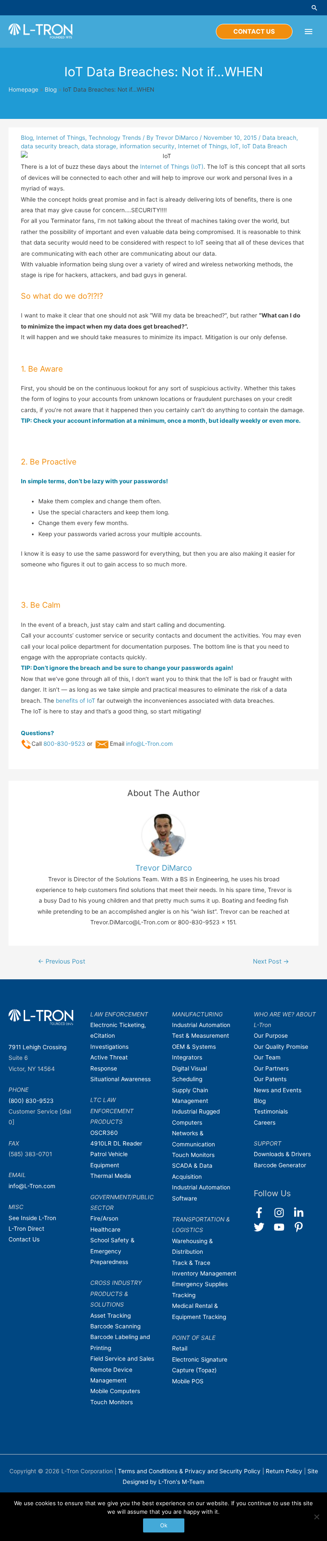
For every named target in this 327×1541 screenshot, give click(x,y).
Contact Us (24, 1239)
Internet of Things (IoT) (172, 166)
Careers (264, 1122)
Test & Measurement (200, 1035)
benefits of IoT (75, 700)
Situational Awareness (120, 1079)
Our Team (267, 1057)
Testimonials (271, 1111)
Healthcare (105, 1229)
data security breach (49, 146)
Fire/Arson (104, 1218)
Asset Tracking (110, 1315)
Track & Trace (191, 1262)
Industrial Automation (201, 1025)
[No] (316, 1516)
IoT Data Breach (264, 146)
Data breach (279, 137)
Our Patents (270, 1079)
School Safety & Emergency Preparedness (112, 1251)
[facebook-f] (263, 1212)
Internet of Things (60, 137)
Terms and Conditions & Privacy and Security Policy (189, 1471)
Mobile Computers (115, 1391)
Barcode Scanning (115, 1326)
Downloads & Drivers (282, 1154)
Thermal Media (110, 1175)
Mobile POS (188, 1381)
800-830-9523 (64, 743)
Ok (163, 1525)
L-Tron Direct (26, 1228)
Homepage (23, 89)
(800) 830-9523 (31, 1100)
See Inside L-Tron (32, 1218)
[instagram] (283, 1212)
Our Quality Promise (281, 1046)
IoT (234, 146)
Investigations (109, 1046)
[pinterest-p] (300, 1227)
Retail (179, 1348)
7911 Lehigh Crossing (37, 1047)
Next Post (271, 961)
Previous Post (61, 961)
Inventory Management (204, 1273)
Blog (51, 89)
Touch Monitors (111, 1402)
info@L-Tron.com (149, 743)
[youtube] (283, 1227)
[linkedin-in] (302, 1212)
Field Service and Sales (122, 1358)
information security (147, 146)
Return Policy (285, 1471)
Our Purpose (271, 1035)
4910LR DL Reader (116, 1143)
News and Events (277, 1090)
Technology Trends (115, 137)
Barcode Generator (280, 1165)
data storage (98, 146)
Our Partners (271, 1068)
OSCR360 (104, 1132)
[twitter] (263, 1227)
